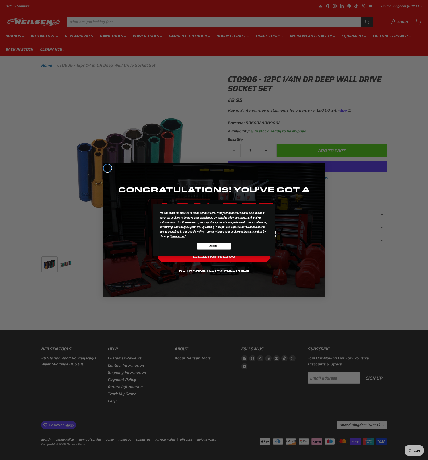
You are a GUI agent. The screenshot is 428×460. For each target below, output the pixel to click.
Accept (214, 246)
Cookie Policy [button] (196, 231)
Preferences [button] (178, 236)
